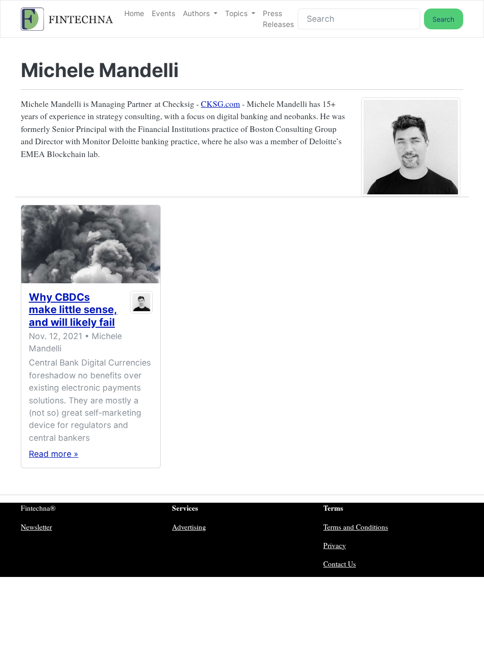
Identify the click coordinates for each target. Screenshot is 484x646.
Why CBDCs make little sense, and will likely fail (73, 309)
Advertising (189, 527)
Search (443, 19)
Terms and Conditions (355, 527)
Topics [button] (237, 13)
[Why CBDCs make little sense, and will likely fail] (90, 244)
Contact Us (339, 563)
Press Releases (278, 19)
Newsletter (36, 527)
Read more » (53, 454)
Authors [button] (197, 13)
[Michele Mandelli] (141, 311)
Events (163, 13)
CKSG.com (220, 103)
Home (134, 13)
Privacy (334, 545)
